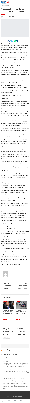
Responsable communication (10, 354)
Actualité (18, 319)
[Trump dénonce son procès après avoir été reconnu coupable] (8, 305)
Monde (3, 14)
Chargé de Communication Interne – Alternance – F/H (15, 375)
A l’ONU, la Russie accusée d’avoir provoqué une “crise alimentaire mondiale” (8, 287)
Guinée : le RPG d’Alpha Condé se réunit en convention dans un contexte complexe (22, 287)
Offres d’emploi (7, 350)
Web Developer (6, 359)
